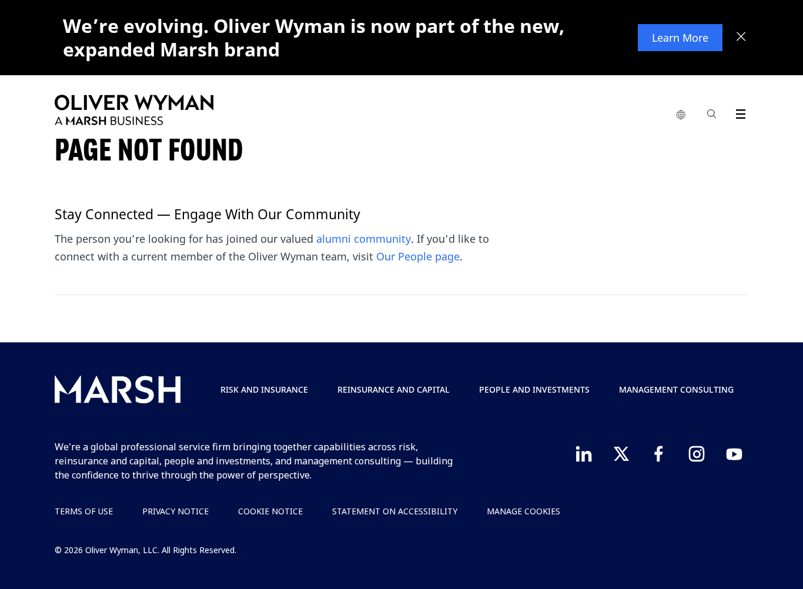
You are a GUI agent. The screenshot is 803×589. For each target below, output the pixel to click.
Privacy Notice (175, 511)
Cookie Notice (270, 511)
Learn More (680, 38)
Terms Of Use (84, 511)
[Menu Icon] (738, 112)
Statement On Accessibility (394, 511)
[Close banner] (741, 37)
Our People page (418, 256)
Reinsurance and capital (393, 389)
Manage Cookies (523, 511)
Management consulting (676, 389)
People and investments (534, 389)
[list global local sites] (680, 115)
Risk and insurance (264, 389)
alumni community (363, 239)
